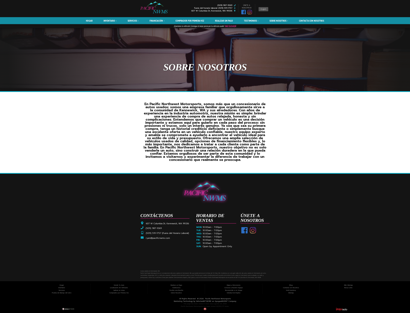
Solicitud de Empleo (233, 293)
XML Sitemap (348, 285)
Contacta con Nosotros (311, 20)
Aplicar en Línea (119, 290)
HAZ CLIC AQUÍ (230, 26)
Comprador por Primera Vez (189, 20)
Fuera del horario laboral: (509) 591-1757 (214, 8)
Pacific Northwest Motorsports (218, 298)
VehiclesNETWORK (203, 301)
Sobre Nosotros (278, 20)
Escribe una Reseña (176, 290)
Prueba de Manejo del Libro (61, 293)
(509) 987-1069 (225, 5)
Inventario (110, 20)
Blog (291, 285)
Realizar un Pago (224, 20)
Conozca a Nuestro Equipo (233, 288)
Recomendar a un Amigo (233, 290)
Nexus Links (348, 288)
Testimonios (251, 20)
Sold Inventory (291, 290)
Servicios (133, 20)
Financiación (156, 20)
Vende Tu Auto (119, 285)
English (263, 9)
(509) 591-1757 (153, 233)
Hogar (89, 20)
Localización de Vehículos (119, 288)
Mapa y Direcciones (233, 285)
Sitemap (291, 293)
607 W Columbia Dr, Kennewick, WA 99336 (212, 10)
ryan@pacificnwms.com (157, 238)
